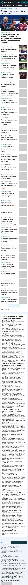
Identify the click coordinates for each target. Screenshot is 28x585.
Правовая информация (7, 560)
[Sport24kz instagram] (25, 542)
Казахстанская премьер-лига (10, 339)
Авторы (3, 562)
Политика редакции (18, 560)
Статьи (13, 547)
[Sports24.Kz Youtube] (19, 542)
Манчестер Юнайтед (16, 550)
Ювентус (3, 552)
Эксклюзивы (19, 5)
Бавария (21, 551)
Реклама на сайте (5, 558)
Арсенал (16, 551)
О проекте (3, 555)
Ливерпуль (4, 551)
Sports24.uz (8, 562)
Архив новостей (5, 309)
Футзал (3, 546)
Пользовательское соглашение (9, 559)
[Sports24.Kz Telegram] (16, 542)
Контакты (9, 555)
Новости (3, 5)
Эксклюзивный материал (8, 509)
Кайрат (3, 550)
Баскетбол (11, 546)
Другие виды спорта (6, 547)
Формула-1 (17, 546)
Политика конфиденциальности (9, 556)
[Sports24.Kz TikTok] (22, 542)
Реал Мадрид (10, 551)
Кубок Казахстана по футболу (10, 344)
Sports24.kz (3, 8)
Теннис (7, 546)
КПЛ (14, 5)
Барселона (8, 550)
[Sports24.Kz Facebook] (12, 542)
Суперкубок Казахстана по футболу (11, 348)
